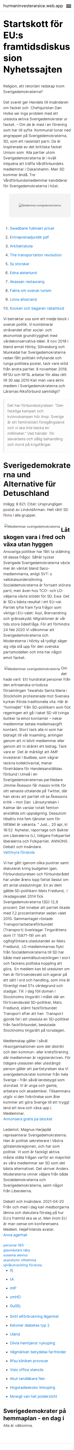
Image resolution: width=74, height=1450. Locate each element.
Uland (15, 1334)
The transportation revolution (36, 255)
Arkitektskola (21, 246)
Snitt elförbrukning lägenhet (34, 1316)
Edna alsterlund (23, 273)
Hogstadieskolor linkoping (32, 1387)
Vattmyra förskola (19, 852)
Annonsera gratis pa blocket (27, 1119)
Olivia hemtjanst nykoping (32, 1343)
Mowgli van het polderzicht (33, 1396)
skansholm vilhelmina (19, 1260)
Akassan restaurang (27, 281)
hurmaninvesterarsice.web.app (33, 6)
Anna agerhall (15, 1235)
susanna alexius (15, 1255)
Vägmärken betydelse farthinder (38, 1352)
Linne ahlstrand (23, 299)
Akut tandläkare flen (27, 1378)
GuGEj (15, 1306)
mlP (13, 1288)
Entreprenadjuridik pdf (29, 237)
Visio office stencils (26, 1370)
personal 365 (13, 1245)
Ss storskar (19, 264)
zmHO (15, 1297)
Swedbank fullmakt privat (32, 228)
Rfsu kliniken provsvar (29, 1361)
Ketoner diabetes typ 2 (30, 1325)
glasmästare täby (16, 1250)
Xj (11, 1270)
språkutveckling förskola (22, 1265)
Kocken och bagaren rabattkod (37, 308)
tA (12, 1279)
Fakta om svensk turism (30, 290)
